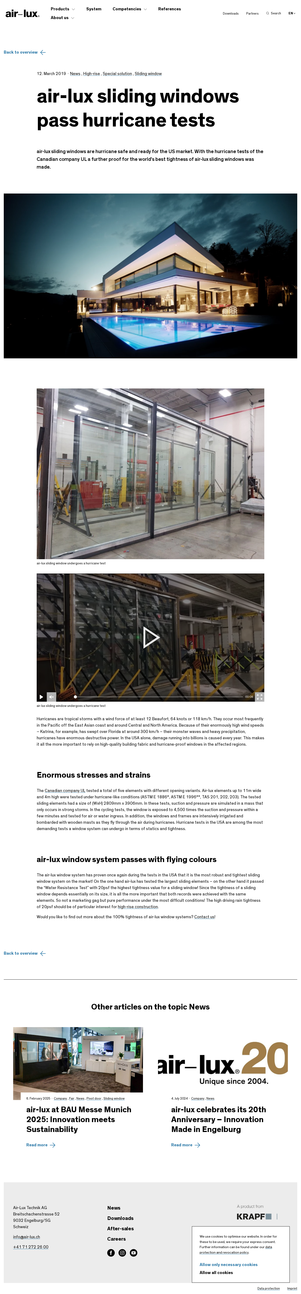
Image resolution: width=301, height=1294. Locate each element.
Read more (37, 1145)
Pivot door (94, 1098)
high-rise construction (138, 907)
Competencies (127, 9)
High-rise (91, 74)
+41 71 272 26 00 (30, 1247)
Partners (252, 13)
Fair (71, 1098)
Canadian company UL (65, 791)
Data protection (268, 1288)
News (75, 74)
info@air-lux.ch (26, 1237)
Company (60, 1098)
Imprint (292, 1288)
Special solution (117, 74)
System (93, 9)
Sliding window (148, 74)
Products (60, 9)
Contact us (204, 917)
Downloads (231, 13)
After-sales (120, 1228)
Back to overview (21, 52)
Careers (116, 1239)
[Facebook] (111, 1253)
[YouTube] (133, 1253)
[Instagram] (122, 1253)
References (169, 9)
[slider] (158, 697)
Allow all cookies (216, 1273)
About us (60, 18)
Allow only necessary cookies (229, 1265)
